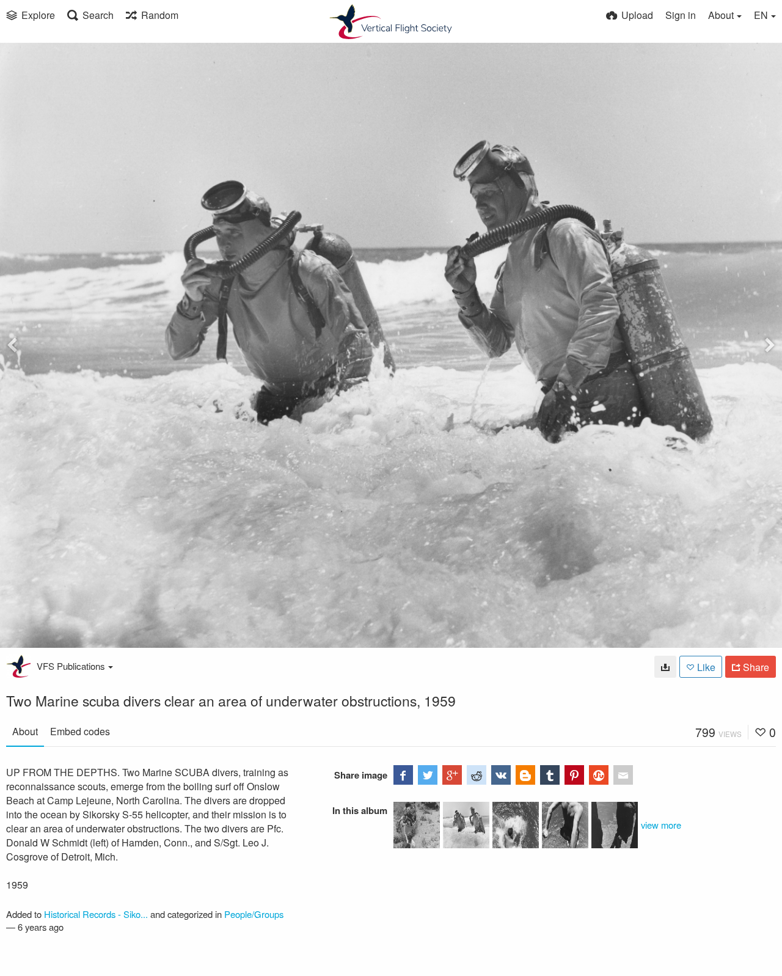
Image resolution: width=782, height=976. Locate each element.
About (25, 731)
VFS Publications (71, 665)
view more (661, 824)
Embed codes (80, 731)
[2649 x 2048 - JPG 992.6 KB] (665, 667)
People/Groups (253, 914)
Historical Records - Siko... (96, 914)
